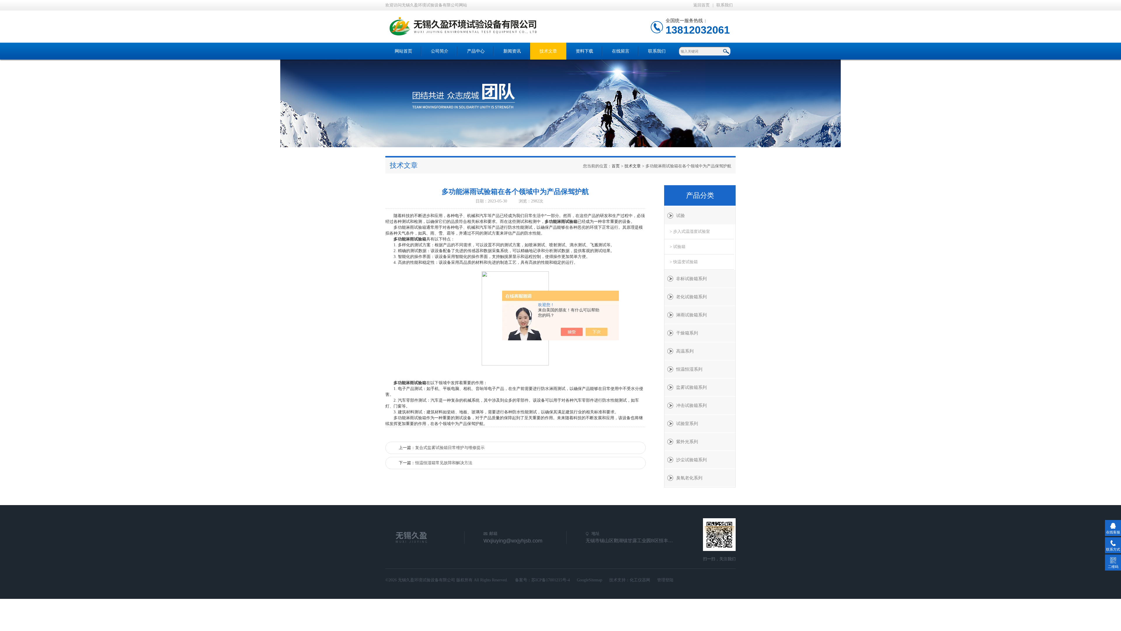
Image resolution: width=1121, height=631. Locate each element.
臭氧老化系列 (689, 478)
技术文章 (548, 51)
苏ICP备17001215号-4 (550, 580)
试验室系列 (687, 423)
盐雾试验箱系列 (691, 387)
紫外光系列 (687, 441)
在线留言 (620, 51)
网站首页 (403, 51)
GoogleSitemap (589, 580)
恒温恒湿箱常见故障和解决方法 (443, 463)
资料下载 (584, 51)
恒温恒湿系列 (689, 369)
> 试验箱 (677, 247)
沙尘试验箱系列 (691, 459)
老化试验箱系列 (691, 296)
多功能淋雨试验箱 (561, 221)
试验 (680, 215)
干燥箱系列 (687, 333)
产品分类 (700, 195)
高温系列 (685, 351)
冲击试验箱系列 (691, 405)
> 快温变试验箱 (684, 262)
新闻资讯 (512, 51)
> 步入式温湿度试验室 (690, 231)
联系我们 (724, 5)
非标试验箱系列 (691, 278)
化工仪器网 (640, 580)
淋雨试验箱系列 (691, 315)
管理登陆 (665, 580)
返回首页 (701, 5)
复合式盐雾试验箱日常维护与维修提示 (450, 447)
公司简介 (439, 51)
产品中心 (476, 51)
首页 (616, 166)
